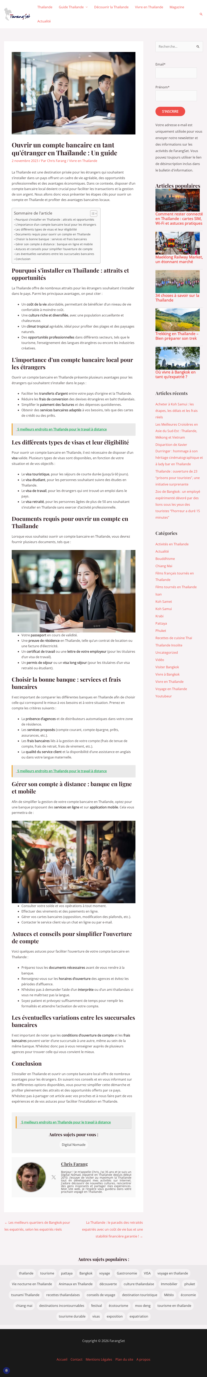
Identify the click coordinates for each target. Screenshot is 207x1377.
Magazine (177, 7)
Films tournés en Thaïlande (176, 587)
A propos (143, 1359)
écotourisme (118, 1305)
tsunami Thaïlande (25, 1295)
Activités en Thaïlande (172, 544)
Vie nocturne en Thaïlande (32, 1284)
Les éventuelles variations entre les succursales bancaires (55, 254)
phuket (189, 1284)
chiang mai (24, 1305)
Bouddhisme (165, 558)
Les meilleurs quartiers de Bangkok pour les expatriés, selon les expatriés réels (37, 1223)
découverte (108, 1284)
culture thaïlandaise (139, 1284)
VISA (147, 1273)
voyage (104, 1273)
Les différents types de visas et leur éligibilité (46, 229)
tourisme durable (72, 1316)
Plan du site (124, 1359)
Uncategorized (166, 652)
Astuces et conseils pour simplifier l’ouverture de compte (54, 249)
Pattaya (161, 623)
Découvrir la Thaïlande (111, 7)
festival (96, 1305)
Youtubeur (163, 696)
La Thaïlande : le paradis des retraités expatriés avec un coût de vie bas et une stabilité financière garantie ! (112, 1223)
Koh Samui (163, 609)
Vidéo (159, 660)
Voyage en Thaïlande (171, 689)
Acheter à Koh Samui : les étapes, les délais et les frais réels (176, 410)
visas (96, 1316)
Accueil (62, 1359)
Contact (76, 1359)
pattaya (67, 1273)
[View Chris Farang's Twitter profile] (53, 1177)
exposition (115, 1316)
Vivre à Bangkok (167, 674)
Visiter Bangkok (167, 667)
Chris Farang (74, 1164)
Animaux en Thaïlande (76, 1284)
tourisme (47, 1273)
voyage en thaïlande (172, 1273)
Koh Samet (163, 601)
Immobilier (169, 1284)
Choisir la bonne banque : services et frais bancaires (51, 239)
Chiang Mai (163, 566)
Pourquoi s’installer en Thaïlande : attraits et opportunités (55, 219)
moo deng (143, 1305)
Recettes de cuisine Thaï (173, 638)
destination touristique (139, 1295)
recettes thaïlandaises (63, 1295)
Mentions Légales (99, 1359)
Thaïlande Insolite (168, 645)
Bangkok (85, 1273)
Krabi (159, 616)
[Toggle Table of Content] (91, 213)
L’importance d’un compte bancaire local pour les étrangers (56, 224)
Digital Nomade (74, 1144)
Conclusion (23, 259)
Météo (169, 1295)
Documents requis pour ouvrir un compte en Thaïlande (53, 234)
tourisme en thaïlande (174, 1305)
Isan (158, 594)
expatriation (139, 1316)
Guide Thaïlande (71, 7)
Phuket (160, 630)
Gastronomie (127, 1273)
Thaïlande (44, 7)
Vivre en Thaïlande (149, 7)
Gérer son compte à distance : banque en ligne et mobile (54, 244)
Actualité (44, 21)
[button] (201, 14)
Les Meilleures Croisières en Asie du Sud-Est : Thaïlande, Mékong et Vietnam (176, 431)
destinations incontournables (61, 1305)
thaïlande (26, 1273)
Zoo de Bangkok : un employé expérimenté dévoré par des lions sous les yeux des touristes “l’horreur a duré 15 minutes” (177, 504)
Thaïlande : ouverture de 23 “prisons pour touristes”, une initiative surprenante (177, 477)
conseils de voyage (101, 1295)
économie (188, 1295)
